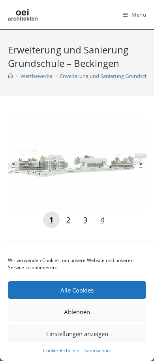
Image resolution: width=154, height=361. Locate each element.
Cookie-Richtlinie (61, 350)
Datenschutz (97, 350)
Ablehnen (77, 312)
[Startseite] (10, 76)
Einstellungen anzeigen (77, 334)
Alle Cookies (77, 290)
